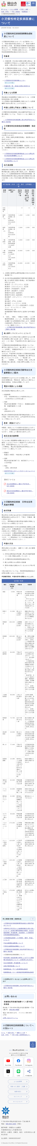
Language (28, 5)
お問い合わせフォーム (10, 1018)
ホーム (5, 9)
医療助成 (25, 11)
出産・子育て (5, 11)
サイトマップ (18, 1096)
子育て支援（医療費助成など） (21, 1035)
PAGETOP (32, 1045)
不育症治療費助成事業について (14, 946)
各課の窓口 (11, 1032)
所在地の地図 (14, 1009)
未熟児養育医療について (12, 966)
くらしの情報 (14, 9)
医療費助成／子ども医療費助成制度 (16, 969)
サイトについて (18, 1101)
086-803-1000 (11, 1124)
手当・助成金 (16, 11)
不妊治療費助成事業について (13, 943)
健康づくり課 (21, 1032)
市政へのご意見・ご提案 (17, 1086)
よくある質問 (18, 1081)
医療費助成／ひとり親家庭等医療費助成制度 (19, 972)
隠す (33, 918)
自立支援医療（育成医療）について (16, 963)
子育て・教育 (24, 9)
